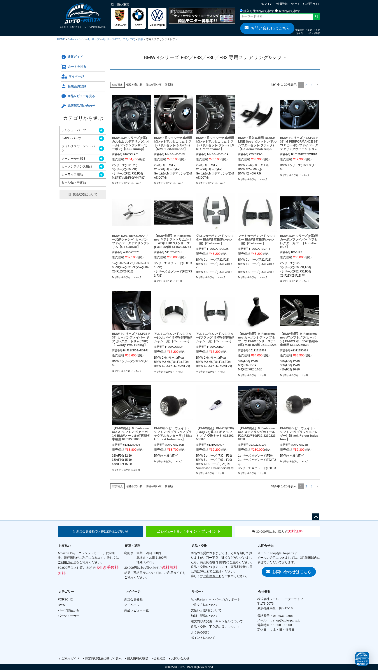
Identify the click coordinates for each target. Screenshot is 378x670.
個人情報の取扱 (137, 658)
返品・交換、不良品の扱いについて (215, 626)
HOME (61, 39)
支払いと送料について (206, 610)
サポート (198, 591)
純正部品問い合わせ (81, 105)
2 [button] (306, 85)
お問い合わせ (180, 658)
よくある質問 (200, 632)
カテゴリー (66, 591)
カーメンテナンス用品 (76, 166)
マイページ (76, 76)
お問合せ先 (265, 545)
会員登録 (282, 3)
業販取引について (85, 194)
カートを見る (77, 66)
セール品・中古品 (73, 182)
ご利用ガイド (312, 3)
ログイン (267, 3)
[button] (317, 85)
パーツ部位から (68, 610)
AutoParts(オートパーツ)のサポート (215, 599)
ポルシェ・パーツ (73, 130)
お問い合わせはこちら (270, 28)
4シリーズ (94, 39)
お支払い (65, 545)
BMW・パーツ (76, 39)
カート (296, 3)
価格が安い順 (134, 84)
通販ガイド (75, 56)
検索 (316, 17)
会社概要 (264, 591)
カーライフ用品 (72, 174)
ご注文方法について (204, 605)
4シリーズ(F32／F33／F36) (118, 39)
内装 (140, 39)
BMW (61, 605)
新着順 (169, 84)
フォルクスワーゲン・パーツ (79, 148)
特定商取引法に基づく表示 (103, 658)
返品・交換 (199, 545)
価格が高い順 (153, 84)
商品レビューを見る (81, 96)
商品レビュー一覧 (136, 610)
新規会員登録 (77, 86)
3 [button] (311, 85)
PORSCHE (65, 599)
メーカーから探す (73, 158)
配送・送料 (132, 545)
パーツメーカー (68, 616)
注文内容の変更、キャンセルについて (217, 621)
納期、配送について (204, 616)
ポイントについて (203, 637)
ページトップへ (315, 516)
